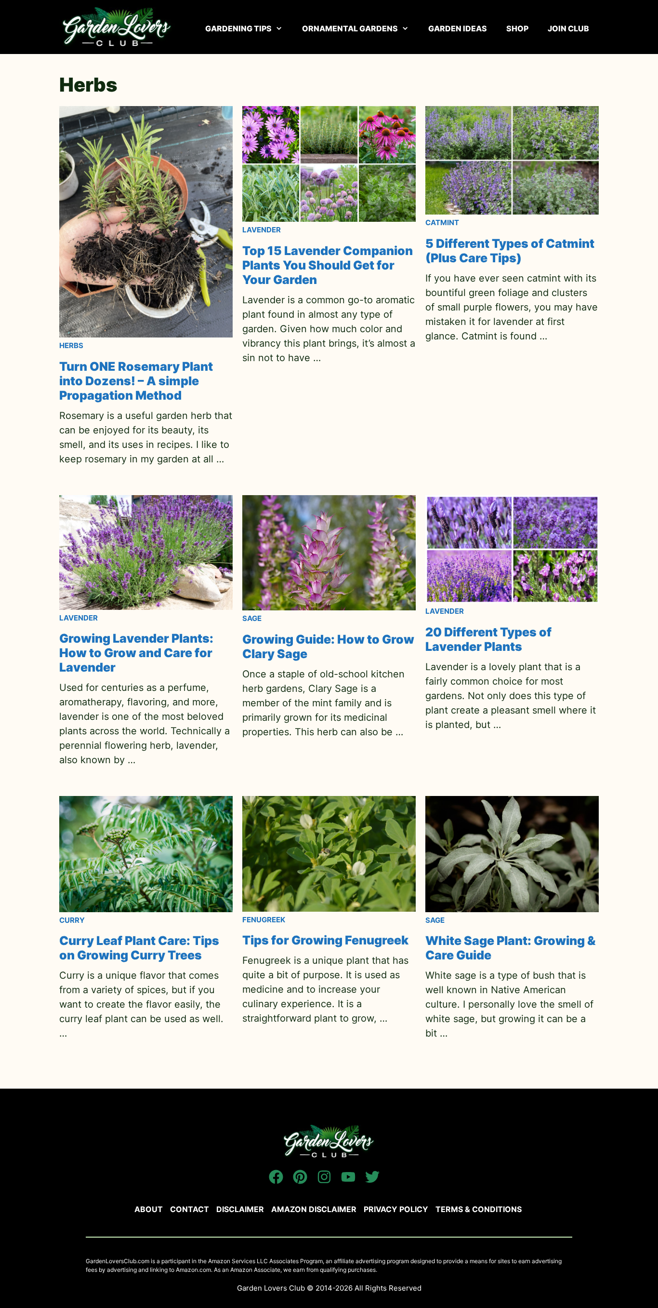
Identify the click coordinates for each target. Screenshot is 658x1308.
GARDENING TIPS (238, 28)
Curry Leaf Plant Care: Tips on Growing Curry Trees (139, 947)
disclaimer (240, 1209)
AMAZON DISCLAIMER (313, 1209)
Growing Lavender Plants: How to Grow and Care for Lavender (136, 652)
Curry (72, 920)
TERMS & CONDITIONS (478, 1209)
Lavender (261, 229)
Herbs (71, 345)
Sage (252, 618)
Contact (189, 1209)
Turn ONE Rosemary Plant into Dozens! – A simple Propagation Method (136, 381)
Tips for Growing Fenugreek (325, 940)
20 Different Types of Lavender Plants (488, 639)
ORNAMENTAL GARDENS (350, 28)
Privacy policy (396, 1209)
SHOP (517, 28)
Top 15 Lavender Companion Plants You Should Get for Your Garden (327, 265)
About (148, 1209)
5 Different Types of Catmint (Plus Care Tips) (509, 250)
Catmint (442, 222)
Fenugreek (263, 919)
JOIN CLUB (568, 28)
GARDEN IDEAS (457, 28)
